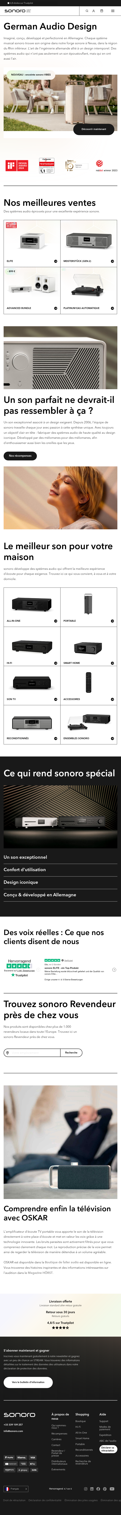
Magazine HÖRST (40, 1273)
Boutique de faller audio (62, 1262)
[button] (87, 11)
